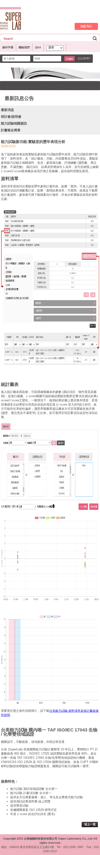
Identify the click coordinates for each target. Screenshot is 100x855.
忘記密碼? (84, 58)
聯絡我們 (24, 47)
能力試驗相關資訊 (14, 123)
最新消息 (7, 110)
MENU (86, 26)
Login (69, 58)
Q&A (38, 47)
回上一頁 (90, 824)
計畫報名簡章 (10, 130)
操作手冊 (7, 47)
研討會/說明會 (11, 116)
